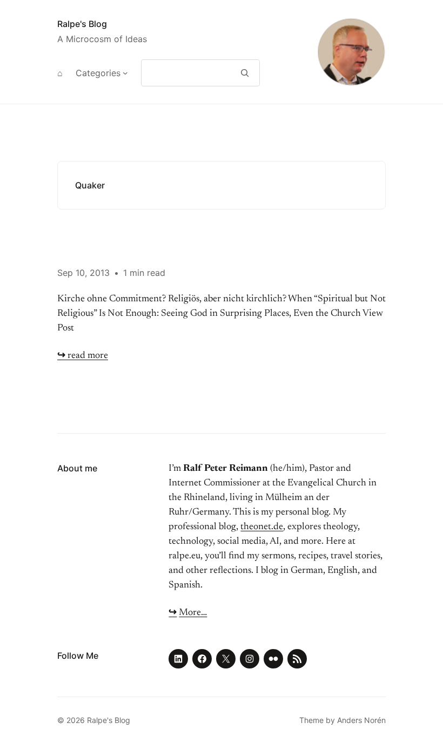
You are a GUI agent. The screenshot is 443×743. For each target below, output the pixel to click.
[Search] (245, 73)
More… (193, 613)
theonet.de (261, 527)
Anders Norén (361, 720)
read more (82, 356)
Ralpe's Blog (82, 23)
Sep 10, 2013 (83, 272)
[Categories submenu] (125, 73)
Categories (98, 72)
